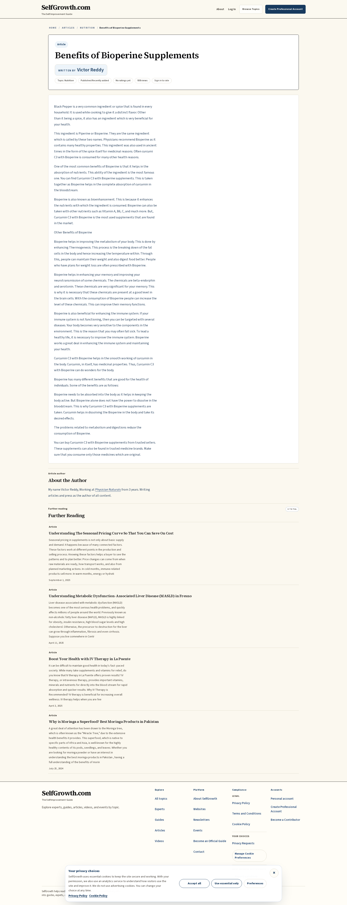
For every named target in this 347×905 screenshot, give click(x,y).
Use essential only (227, 883)
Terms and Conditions (246, 814)
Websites (199, 809)
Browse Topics (250, 9)
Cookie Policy (241, 824)
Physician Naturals (108, 489)
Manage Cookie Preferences (244, 856)
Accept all (194, 883)
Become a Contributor (285, 820)
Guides (159, 820)
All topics (161, 799)
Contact (198, 852)
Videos (159, 841)
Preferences (255, 883)
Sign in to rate (161, 80)
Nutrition (87, 28)
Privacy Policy (241, 803)
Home (53, 28)
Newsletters (201, 820)
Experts (160, 809)
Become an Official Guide (209, 841)
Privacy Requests (243, 843)
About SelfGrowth (205, 799)
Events (197, 830)
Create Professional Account (284, 809)
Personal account (282, 799)
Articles (68, 28)
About (220, 9)
